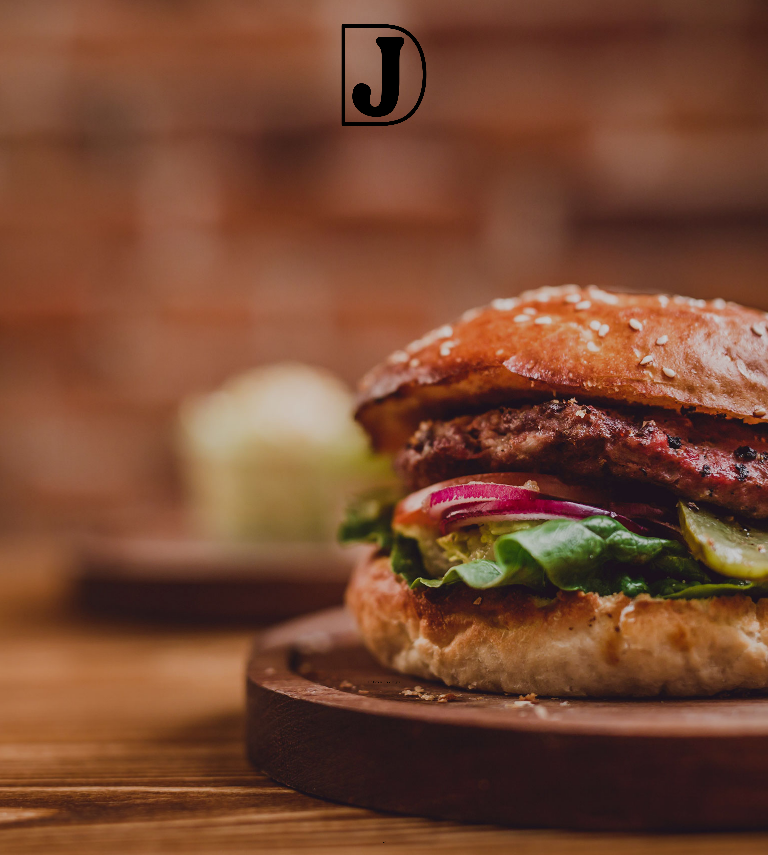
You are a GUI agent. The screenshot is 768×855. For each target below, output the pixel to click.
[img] (384, 427)
